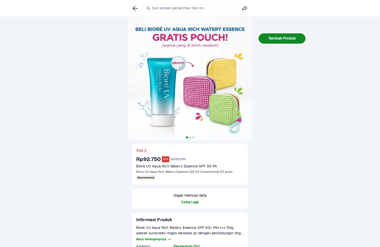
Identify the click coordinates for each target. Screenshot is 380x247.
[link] (135, 8)
